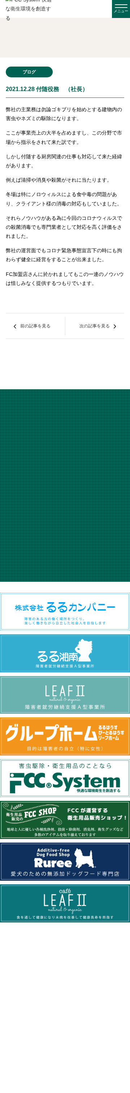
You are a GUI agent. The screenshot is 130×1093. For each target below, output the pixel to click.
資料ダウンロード (65, 1049)
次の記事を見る (94, 325)
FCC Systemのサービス (65, 1005)
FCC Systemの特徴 (65, 990)
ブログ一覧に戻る (65, 362)
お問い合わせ (65, 1064)
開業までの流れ (65, 1019)
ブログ (65, 1034)
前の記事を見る (35, 325)
